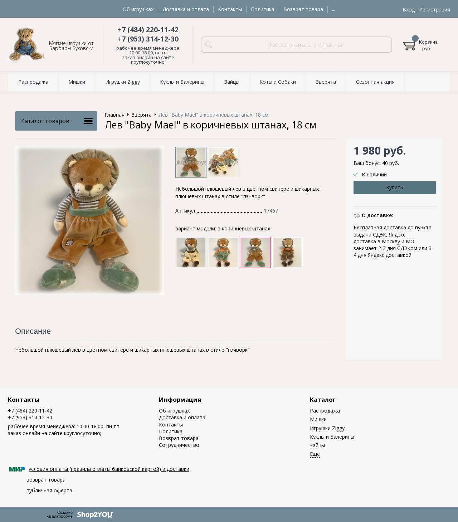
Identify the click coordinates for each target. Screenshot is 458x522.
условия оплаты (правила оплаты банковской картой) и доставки (109, 468)
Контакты (230, 9)
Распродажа (325, 410)
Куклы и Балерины (332, 436)
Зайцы (317, 445)
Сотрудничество (179, 444)
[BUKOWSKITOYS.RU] (26, 45)
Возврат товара (303, 9)
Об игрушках (138, 9)
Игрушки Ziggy (327, 428)
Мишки (318, 419)
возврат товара (45, 479)
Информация (180, 399)
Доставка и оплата (185, 9)
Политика (262, 9)
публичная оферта (49, 490)
